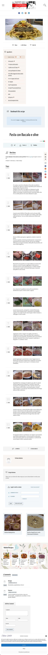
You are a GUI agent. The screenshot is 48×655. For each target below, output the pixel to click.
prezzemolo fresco (17, 88)
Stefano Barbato (34, 448)
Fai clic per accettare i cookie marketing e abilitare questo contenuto (24, 29)
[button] (46, 636)
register (22, 120)
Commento (8, 609)
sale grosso (10, 97)
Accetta (24, 645)
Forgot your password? (35, 487)
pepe (9, 94)
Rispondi (5, 585)
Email (19, 618)
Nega (24, 648)
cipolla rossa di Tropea (13, 67)
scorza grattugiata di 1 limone (14, 70)
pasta (12, 61)
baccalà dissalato (14, 64)
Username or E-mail (14, 492)
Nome (7, 618)
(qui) (31, 156)
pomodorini (13, 91)
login (18, 120)
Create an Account (18, 503)
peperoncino (14, 84)
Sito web (7, 623)
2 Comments (17, 448)
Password (12, 496)
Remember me (24, 498)
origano (11, 81)
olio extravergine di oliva (13, 100)
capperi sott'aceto (15, 78)
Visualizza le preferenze (24, 652)
